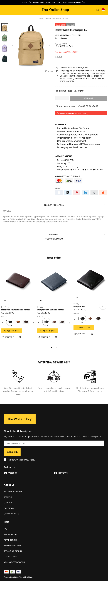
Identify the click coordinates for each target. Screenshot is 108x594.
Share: (58, 188)
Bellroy (40, 307)
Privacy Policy (28, 460)
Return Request (11, 534)
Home (41, 18)
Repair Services (10, 540)
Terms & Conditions (13, 551)
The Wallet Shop (55, 10)
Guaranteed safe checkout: (67, 176)
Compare (45, 337)
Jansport (64, 38)
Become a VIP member (13, 492)
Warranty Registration (14, 562)
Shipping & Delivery (12, 545)
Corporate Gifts (11, 514)
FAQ (5, 529)
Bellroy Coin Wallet (79, 306)
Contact (8, 503)
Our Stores (9, 508)
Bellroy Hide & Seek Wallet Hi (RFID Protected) (15, 309)
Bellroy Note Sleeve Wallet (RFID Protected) (50, 309)
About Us (8, 497)
